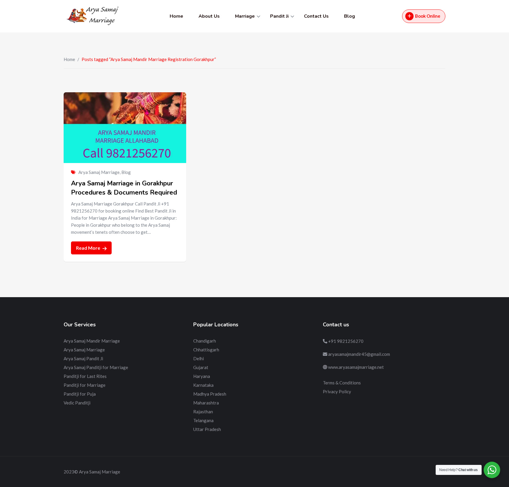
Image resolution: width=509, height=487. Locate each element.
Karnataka (203, 385)
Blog (349, 16)
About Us (209, 16)
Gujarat (200, 367)
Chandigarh (204, 340)
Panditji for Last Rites (85, 376)
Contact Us (316, 16)
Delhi (198, 358)
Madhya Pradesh (209, 393)
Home (176, 16)
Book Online (427, 16)
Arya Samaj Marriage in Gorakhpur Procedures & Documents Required (124, 188)
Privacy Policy (337, 391)
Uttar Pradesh (207, 429)
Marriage (245, 16)
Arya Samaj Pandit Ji (83, 358)
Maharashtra (206, 402)
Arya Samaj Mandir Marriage (92, 340)
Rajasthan (203, 411)
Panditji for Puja (80, 393)
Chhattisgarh (206, 349)
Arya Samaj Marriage (99, 172)
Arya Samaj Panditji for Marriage (96, 367)
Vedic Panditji (77, 402)
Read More (88, 248)
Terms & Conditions (342, 382)
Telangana (203, 420)
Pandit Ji (279, 16)
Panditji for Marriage (84, 385)
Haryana (201, 376)
